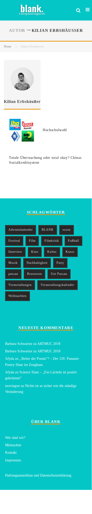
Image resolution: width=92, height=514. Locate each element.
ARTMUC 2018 (48, 344)
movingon (12, 386)
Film (32, 241)
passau (13, 274)
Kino (34, 252)
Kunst (70, 252)
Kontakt (11, 452)
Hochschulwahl (55, 130)
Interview (15, 252)
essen (67, 229)
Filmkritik (51, 241)
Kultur (52, 252)
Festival (14, 241)
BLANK (48, 229)
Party (60, 263)
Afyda (9, 359)
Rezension (34, 274)
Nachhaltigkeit (37, 263)
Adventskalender (20, 229)
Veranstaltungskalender (57, 285)
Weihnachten (17, 296)
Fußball (73, 241)
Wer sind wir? (15, 438)
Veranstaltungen (20, 285)
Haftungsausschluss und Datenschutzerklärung (38, 475)
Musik (13, 263)
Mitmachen (13, 445)
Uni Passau (59, 274)
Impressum (13, 460)
